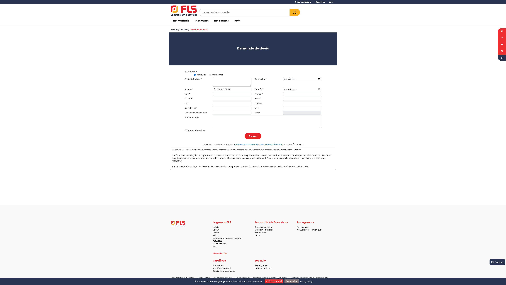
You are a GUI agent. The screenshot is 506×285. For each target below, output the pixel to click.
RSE (214, 235)
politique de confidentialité (246, 144)
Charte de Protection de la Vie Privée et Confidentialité (282, 166)
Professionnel (216, 74)
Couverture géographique (309, 230)
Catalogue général (263, 227)
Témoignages (261, 265)
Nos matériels (181, 20)
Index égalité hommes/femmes (227, 238)
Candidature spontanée (224, 271)
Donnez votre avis (263, 268)
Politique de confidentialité (223, 278)
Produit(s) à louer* (193, 79)
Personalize (291, 281)
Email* (258, 98)
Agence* (189, 89)
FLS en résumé (219, 243)
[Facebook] (502, 37)
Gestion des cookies (242, 278)
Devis (237, 20)
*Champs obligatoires (195, 130)
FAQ (214, 246)
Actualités (217, 241)
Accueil (174, 29)
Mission (216, 232)
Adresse (258, 103)
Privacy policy (306, 281)
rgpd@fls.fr (177, 161)
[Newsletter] (502, 58)
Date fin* (259, 89)
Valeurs (216, 230)
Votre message (192, 117)
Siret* (257, 112)
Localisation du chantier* (196, 112)
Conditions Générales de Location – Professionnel (270, 278)
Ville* (257, 108)
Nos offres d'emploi (222, 268)
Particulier (201, 74)
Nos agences (221, 20)
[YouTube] (502, 44)
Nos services (201, 20)
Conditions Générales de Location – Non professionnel (309, 278)
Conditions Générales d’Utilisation (182, 278)
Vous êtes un (191, 71)
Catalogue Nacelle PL (264, 230)
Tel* (186, 103)
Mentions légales (204, 278)
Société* (189, 98)
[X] (502, 51)
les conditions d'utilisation (271, 144)
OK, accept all (275, 281)
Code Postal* (191, 108)
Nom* (187, 94)
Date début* (260, 79)
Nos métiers (218, 265)
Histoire (216, 227)
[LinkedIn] (502, 31)
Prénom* (259, 94)
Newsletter (220, 253)
